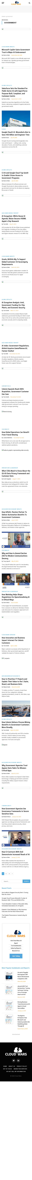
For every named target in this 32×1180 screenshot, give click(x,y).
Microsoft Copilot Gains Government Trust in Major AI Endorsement (16, 51)
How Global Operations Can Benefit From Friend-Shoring (15, 433)
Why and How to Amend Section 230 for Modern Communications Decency (14, 556)
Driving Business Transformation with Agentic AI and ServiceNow (24, 1005)
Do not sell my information (16, 1071)
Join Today (16, 956)
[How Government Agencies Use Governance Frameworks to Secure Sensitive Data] (16, 795)
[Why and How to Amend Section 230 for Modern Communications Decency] (16, 540)
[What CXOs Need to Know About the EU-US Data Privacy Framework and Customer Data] (16, 457)
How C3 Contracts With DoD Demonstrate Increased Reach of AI (16, 853)
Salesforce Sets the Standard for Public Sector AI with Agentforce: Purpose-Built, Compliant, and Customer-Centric (15, 92)
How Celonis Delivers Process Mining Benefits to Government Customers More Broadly (16, 725)
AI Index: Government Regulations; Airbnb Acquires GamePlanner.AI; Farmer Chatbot (15, 348)
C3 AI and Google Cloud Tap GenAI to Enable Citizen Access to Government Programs (15, 175)
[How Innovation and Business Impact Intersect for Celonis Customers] (16, 624)
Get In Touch (7, 1069)
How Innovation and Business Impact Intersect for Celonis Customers (13, 640)
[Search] (29, 3)
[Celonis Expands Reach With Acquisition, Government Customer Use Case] (16, 375)
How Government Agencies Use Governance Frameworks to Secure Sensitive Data (15, 811)
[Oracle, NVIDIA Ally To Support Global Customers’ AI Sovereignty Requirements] (16, 246)
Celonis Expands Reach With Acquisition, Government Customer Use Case (15, 391)
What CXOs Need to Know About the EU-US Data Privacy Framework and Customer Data (16, 473)
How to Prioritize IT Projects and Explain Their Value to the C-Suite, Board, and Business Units (15, 681)
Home (3, 16)
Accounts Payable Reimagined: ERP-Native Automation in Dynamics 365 (23, 975)
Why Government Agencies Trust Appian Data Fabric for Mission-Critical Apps (14, 768)
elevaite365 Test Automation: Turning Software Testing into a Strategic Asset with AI (24, 990)
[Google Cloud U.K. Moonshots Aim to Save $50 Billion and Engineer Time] (16, 119)
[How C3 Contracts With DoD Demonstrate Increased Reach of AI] (16, 838)
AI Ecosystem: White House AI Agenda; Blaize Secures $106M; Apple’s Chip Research (14, 219)
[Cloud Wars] (16, 3)
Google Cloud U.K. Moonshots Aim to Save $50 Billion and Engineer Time (16, 133)
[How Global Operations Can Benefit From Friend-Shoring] (16, 419)
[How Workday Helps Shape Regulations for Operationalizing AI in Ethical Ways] (16, 581)
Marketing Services (20, 1069)
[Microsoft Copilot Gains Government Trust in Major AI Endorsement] (16, 36)
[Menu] (3, 3)
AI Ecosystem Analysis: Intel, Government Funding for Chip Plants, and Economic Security (13, 305)
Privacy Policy (22, 1066)
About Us (12, 1066)
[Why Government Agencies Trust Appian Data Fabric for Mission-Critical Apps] (16, 752)
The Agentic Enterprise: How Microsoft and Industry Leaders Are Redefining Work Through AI (24, 1021)
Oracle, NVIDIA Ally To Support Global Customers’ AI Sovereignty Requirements (15, 262)
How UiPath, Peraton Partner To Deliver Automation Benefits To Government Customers (14, 515)
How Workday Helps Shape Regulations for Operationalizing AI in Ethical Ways (16, 597)
